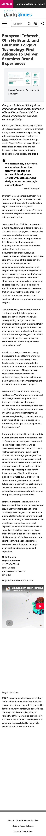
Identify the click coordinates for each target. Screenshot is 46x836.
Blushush (13, 143)
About (11, 820)
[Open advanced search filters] (35, 24)
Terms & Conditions (23, 831)
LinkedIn (6, 575)
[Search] (29, 24)
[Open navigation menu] (4, 23)
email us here (8, 567)
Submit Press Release (23, 826)
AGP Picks (7, 4)
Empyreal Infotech (34, 129)
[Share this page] (42, 23)
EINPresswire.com (12, 129)
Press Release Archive (27, 820)
